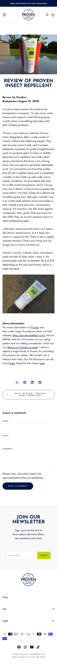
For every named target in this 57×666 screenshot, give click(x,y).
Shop (5, 597)
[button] (4, 15)
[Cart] (52, 15)
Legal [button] (5, 620)
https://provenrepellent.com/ (28, 335)
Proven (35, 327)
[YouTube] (32, 647)
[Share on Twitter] (17, 382)
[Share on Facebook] (40, 382)
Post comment (18, 486)
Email (6, 436)
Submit (44, 555)
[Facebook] (19, 647)
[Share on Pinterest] (24, 382)
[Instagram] (25, 647)
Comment (8, 449)
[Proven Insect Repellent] (28, 579)
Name (6, 421)
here (12, 363)
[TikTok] (38, 647)
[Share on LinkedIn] (32, 382)
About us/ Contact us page (22, 347)
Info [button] (4, 609)
